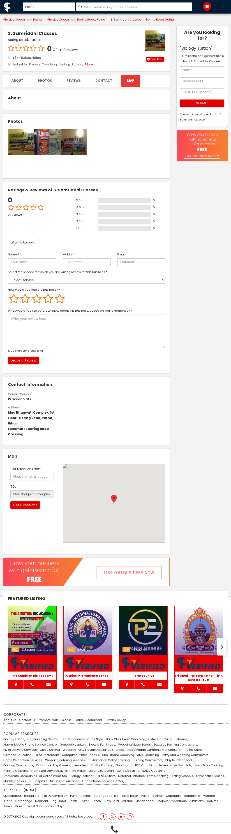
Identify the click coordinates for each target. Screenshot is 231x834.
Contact (103, 80)
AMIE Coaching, (148, 755)
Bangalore (192, 796)
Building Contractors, (148, 760)
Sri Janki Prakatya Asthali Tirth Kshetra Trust (199, 678)
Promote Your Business (55, 720)
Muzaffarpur (12, 796)
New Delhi (111, 801)
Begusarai (58, 801)
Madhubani (179, 801)
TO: (13, 486)
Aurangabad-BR (106, 796)
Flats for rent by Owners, (53, 765)
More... (90, 64)
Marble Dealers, (15, 781)
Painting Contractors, (18, 765)
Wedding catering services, (65, 760)
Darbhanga (23, 801)
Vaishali (127, 801)
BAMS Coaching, (154, 771)
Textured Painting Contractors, (176, 745)
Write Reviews (24, 242)
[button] (155, 59)
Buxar (85, 801)
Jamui (7, 806)
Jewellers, (81, 765)
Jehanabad (145, 801)
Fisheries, (181, 739)
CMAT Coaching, (160, 739)
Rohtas (86, 796)
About (17, 80)
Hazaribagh (129, 796)
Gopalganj (173, 796)
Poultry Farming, (102, 765)
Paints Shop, (194, 750)
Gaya (61, 806)
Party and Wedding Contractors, (185, 755)
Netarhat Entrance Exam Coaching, (143, 776)
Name (13, 254)
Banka (20, 806)
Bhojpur (162, 801)
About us (9, 720)
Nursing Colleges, (16, 771)
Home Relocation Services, (23, 760)
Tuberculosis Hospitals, (175, 765)
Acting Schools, (182, 776)
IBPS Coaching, (145, 765)
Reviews (74, 80)
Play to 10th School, (179, 760)
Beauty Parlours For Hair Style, (82, 739)
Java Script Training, (209, 765)
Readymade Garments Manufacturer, (154, 750)
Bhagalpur (31, 796)
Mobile (69, 254)
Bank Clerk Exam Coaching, (126, 739)
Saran (73, 801)
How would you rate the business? (34, 289)
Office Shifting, (50, 750)
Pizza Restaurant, (47, 755)
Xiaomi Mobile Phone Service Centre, (30, 745)
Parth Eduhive (143, 676)
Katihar (157, 796)
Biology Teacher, (82, 776)
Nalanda (41, 801)
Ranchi (97, 801)
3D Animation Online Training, (109, 760)
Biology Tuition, (71, 64)
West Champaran (41, 806)
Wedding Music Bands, (134, 745)
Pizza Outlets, (106, 776)
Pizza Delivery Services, (20, 750)
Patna (145, 796)
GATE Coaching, (128, 771)
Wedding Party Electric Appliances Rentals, (94, 750)
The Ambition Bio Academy (32, 676)
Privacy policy (116, 720)
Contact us (27, 720)
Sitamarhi (197, 801)
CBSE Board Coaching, (118, 755)
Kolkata (212, 801)
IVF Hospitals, (38, 781)
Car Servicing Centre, (42, 739)
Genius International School (87, 676)
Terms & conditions (88, 720)
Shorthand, (124, 765)
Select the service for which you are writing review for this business (57, 272)
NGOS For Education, (65, 781)
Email (121, 254)
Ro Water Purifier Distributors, (93, 771)
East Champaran (54, 796)
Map (130, 80)
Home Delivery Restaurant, (50, 771)
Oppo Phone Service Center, (103, 781)
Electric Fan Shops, (102, 745)
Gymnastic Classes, (210, 776)
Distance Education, (17, 755)
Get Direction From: (25, 469)
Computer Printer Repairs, (81, 755)
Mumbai (209, 796)
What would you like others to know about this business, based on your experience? (70, 310)
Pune (74, 796)
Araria (7, 801)
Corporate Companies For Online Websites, (35, 776)
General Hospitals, (73, 745)
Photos (45, 80)
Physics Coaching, (43, 64)
